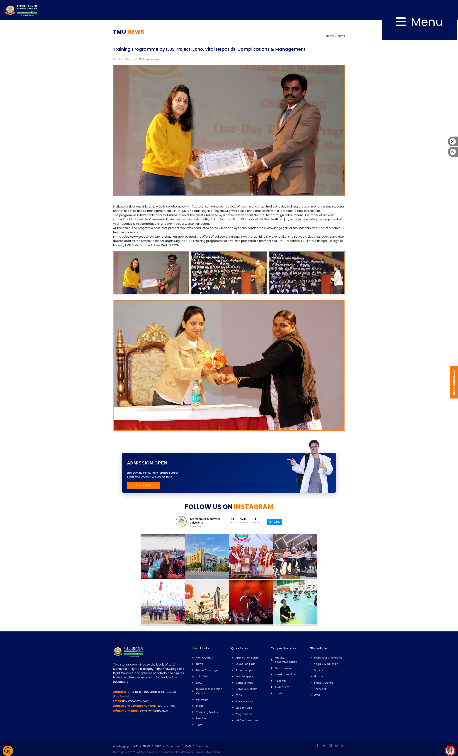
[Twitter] (324, 745)
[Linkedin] (330, 745)
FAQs (238, 695)
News (341, 36)
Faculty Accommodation (286, 660)
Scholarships (243, 670)
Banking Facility (285, 674)
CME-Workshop (149, 59)
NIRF (135, 746)
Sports (318, 670)
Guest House (283, 668)
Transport (320, 689)
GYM (317, 695)
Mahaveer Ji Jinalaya (328, 657)
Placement (173, 746)
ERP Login (202, 699)
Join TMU (202, 676)
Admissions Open (454, 382)
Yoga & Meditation (326, 664)
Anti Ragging (121, 746)
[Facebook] (317, 745)
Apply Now (143, 485)
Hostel (279, 693)
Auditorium (282, 687)
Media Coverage (207, 670)
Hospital (280, 681)
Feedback (202, 718)
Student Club (243, 708)
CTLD (158, 746)
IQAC (199, 683)
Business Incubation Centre (209, 691)
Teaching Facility (207, 712)
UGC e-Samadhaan (248, 720)
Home (330, 36)
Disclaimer (202, 746)
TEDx (199, 724)
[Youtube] (336, 745)
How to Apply (244, 676)
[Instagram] (342, 745)
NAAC (146, 746)
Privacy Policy (244, 701)
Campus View (244, 683)
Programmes (243, 714)
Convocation (204, 657)
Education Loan (245, 664)
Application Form (246, 657)
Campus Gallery (246, 689)
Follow (275, 522)
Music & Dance (323, 683)
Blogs (199, 706)
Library (318, 676)
